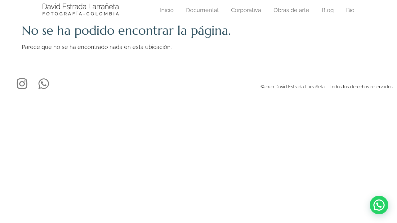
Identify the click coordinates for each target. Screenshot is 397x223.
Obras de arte (291, 10)
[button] (379, 205)
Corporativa (246, 10)
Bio (350, 10)
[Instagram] (22, 83)
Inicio (167, 10)
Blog (328, 10)
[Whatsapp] (44, 83)
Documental (202, 10)
